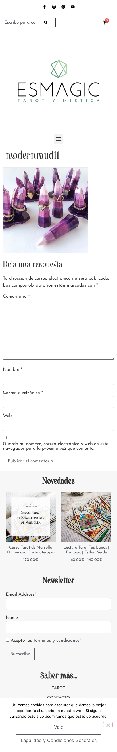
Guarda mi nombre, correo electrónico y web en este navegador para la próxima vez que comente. (55, 446)
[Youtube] (73, 7)
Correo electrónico (23, 393)
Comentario (16, 296)
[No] (108, 724)
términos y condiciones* (57, 640)
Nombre (12, 369)
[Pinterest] (63, 7)
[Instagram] (54, 7)
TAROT (58, 688)
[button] (58, 139)
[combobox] (21, 22)
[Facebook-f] (45, 7)
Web (7, 415)
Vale (58, 727)
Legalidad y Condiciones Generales (59, 740)
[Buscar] (49, 22)
